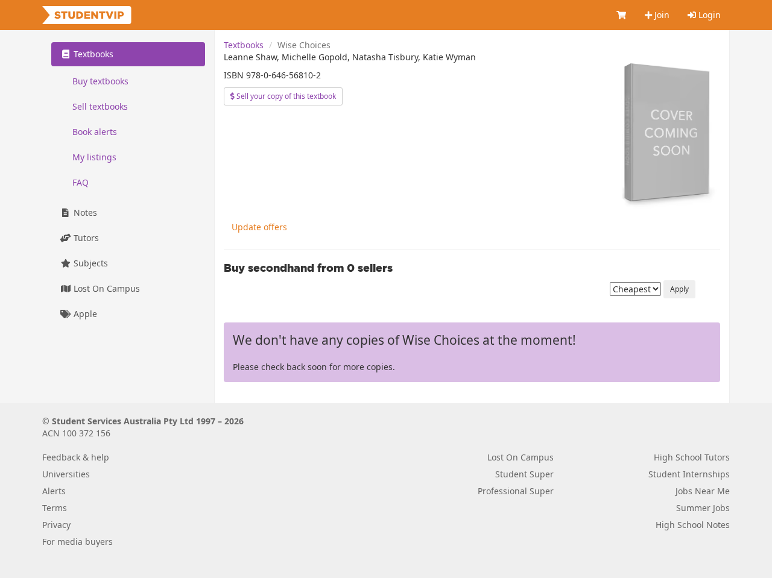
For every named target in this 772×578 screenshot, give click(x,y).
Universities (66, 474)
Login (708, 14)
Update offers (259, 227)
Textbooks (244, 45)
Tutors (85, 237)
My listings (94, 157)
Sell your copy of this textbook (285, 96)
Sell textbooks (100, 106)
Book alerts (94, 131)
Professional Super (516, 491)
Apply (679, 289)
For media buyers (77, 541)
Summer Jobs (703, 508)
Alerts (54, 491)
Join (660, 14)
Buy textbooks (100, 81)
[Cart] (621, 15)
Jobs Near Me (703, 491)
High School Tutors (692, 457)
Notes (84, 212)
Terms (54, 508)
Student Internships (689, 474)
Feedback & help (75, 457)
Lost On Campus (105, 288)
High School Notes (693, 524)
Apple (84, 313)
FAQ (80, 182)
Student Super (524, 474)
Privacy (56, 524)
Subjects (89, 263)
